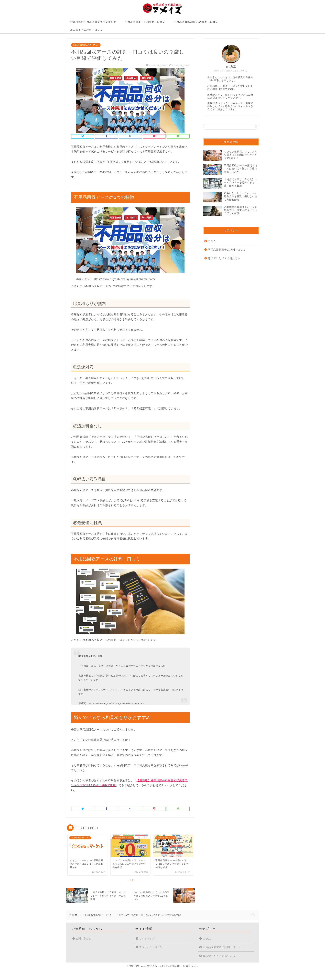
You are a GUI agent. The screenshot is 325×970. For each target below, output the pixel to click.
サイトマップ (147, 938)
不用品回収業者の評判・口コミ (86, 45)
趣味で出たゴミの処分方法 (224, 258)
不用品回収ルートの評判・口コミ (145, 21)
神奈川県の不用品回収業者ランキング (93, 21)
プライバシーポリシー (152, 947)
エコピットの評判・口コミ (86, 29)
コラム (212, 241)
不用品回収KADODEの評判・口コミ (196, 21)
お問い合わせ (83, 938)
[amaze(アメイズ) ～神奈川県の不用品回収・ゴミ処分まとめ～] (162, 13)
